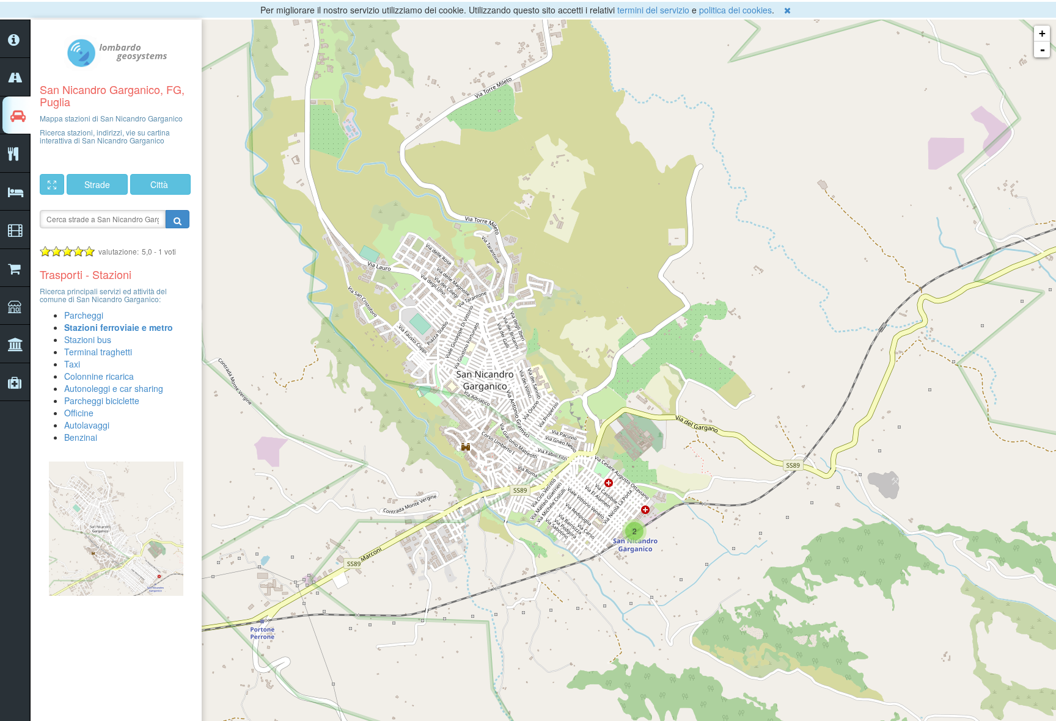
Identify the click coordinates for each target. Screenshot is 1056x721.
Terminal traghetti (98, 352)
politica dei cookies (735, 10)
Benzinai (80, 437)
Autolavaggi (86, 425)
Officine (79, 413)
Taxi (72, 364)
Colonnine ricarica (99, 376)
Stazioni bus (87, 339)
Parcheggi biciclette (101, 400)
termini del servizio (653, 10)
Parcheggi (83, 315)
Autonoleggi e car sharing (113, 388)
